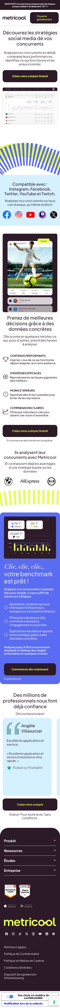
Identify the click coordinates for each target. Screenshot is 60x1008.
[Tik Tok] (20, 934)
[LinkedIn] (46, 934)
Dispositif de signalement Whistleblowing (20, 976)
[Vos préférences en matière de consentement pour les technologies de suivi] (54, 1002)
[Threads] (33, 934)
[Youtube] (40, 934)
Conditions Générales (18, 967)
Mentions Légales (15, 947)
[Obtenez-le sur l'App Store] (12, 906)
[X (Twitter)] (26, 934)
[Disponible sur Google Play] (29, 906)
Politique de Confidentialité (21, 953)
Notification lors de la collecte (23, 1003)
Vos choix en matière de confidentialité (33, 997)
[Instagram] (13, 934)
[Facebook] (6, 934)
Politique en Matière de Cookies (24, 960)
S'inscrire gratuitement (44, 18)
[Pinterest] (53, 934)
